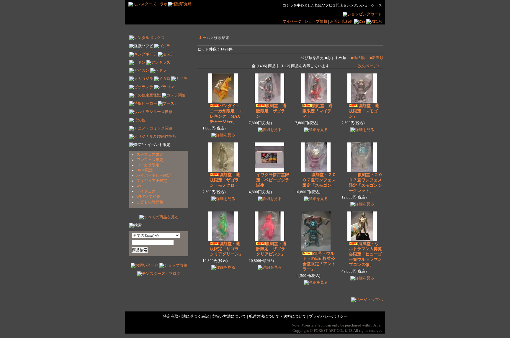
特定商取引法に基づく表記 (186, 316)
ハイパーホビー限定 (153, 175)
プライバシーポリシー (328, 316)
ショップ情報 (316, 21)
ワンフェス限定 (149, 160)
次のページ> (368, 66)
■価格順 (358, 58)
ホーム (204, 38)
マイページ (292, 21)
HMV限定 (144, 170)
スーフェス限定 (149, 154)
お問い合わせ (341, 21)
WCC (140, 186)
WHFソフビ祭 (148, 197)
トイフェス (146, 191)
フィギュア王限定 (151, 181)
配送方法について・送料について (277, 316)
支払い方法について (229, 316)
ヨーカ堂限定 (147, 165)
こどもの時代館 (149, 202)
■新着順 (376, 58)
